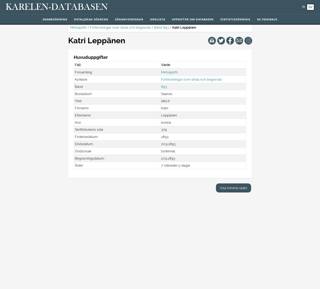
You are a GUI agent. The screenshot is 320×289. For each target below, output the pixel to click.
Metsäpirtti (78, 27)
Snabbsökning (55, 19)
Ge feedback (267, 19)
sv (310, 7)
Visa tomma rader (233, 188)
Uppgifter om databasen (193, 19)
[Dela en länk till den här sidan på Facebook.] (230, 40)
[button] (212, 40)
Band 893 (161, 27)
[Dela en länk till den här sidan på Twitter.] (221, 40)
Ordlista (157, 19)
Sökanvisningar (129, 19)
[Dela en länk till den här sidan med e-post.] (239, 40)
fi (303, 7)
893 (164, 87)
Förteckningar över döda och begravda (120, 27)
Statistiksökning (235, 19)
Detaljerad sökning (91, 19)
